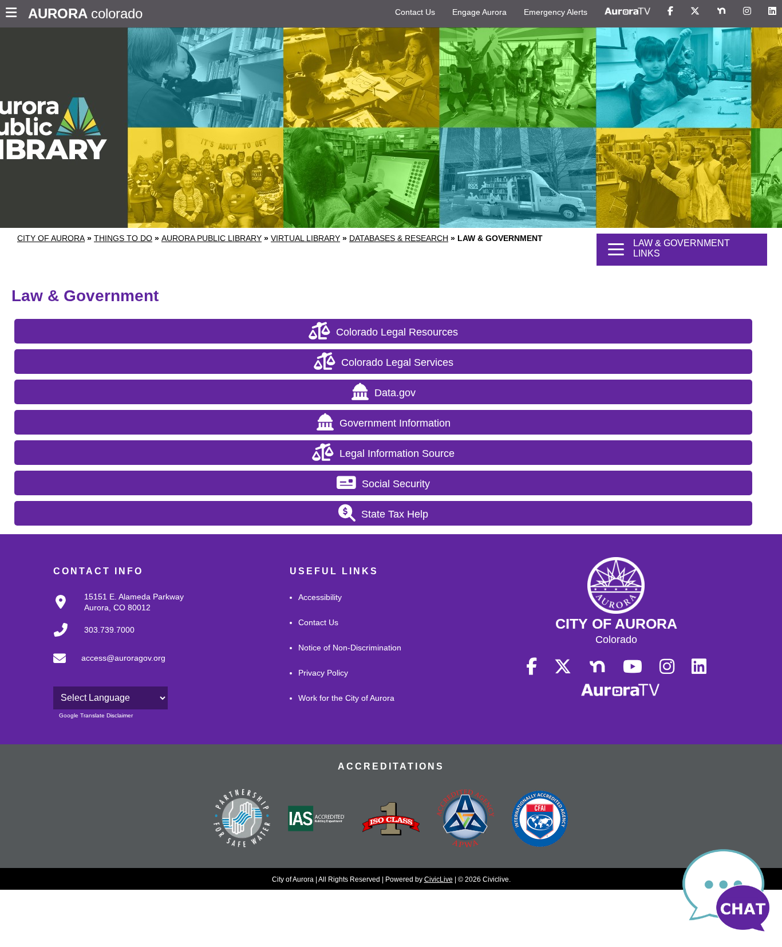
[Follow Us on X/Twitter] (695, 11)
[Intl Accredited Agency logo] (539, 820)
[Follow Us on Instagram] (747, 11)
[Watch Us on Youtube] (632, 667)
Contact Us (415, 12)
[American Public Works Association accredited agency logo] (465, 820)
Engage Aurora (479, 12)
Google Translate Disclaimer (96, 715)
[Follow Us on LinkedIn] (772, 11)
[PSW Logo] (242, 820)
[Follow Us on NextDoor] (721, 11)
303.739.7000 (109, 629)
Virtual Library (305, 238)
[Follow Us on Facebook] (670, 11)
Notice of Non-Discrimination (349, 647)
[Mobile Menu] (14, 14)
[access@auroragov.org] (106, 667)
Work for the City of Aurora (346, 698)
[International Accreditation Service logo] (316, 819)
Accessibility (320, 597)
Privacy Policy (323, 672)
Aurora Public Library (211, 238)
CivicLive (438, 879)
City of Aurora (51, 238)
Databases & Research (398, 238)
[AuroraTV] (627, 11)
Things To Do (123, 238)
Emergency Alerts (555, 12)
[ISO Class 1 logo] (391, 820)
